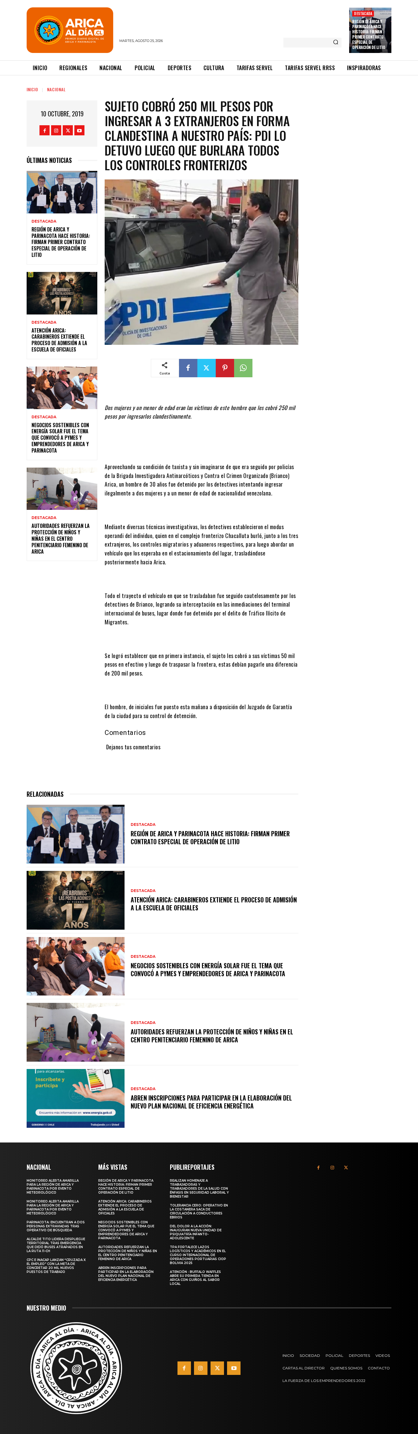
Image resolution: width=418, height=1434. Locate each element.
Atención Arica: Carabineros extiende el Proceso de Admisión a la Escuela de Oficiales (59, 340)
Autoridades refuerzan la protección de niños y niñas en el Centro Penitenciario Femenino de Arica (61, 538)
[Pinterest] (225, 368)
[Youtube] (79, 130)
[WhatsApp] (243, 368)
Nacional (56, 89)
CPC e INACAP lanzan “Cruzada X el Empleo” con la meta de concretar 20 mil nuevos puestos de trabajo (56, 1266)
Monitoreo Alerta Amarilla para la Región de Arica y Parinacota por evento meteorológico (53, 1187)
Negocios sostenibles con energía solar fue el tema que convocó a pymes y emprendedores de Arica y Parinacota (60, 437)
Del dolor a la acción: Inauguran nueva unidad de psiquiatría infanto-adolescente (196, 1232)
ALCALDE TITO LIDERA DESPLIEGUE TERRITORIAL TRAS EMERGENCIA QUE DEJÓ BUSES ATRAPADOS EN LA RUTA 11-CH (56, 1245)
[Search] (335, 42)
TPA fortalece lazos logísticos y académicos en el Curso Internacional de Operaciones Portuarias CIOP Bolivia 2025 (198, 1255)
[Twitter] (68, 130)
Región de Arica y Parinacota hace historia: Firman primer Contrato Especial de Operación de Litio (368, 34)
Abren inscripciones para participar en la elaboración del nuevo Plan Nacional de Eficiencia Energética (211, 1101)
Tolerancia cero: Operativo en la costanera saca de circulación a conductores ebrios (199, 1211)
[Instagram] (56, 130)
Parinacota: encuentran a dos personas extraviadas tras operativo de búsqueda (56, 1226)
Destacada (363, 13)
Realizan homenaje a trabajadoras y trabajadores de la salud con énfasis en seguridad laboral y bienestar (199, 1189)
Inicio (32, 89)
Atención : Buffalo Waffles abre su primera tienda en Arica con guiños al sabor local (195, 1278)
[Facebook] (44, 130)
